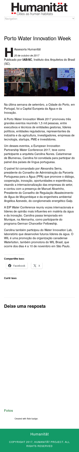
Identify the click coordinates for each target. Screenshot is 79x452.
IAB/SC (27, 59)
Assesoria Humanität (27, 49)
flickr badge (32, 418)
